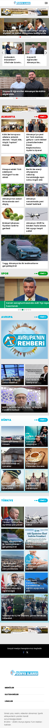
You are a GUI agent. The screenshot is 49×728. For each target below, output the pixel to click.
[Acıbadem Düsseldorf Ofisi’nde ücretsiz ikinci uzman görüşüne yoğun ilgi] (13, 48)
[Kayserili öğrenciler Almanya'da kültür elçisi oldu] (36, 48)
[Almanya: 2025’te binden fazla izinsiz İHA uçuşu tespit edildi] (36, 214)
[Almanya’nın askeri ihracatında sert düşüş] (12, 190)
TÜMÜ (42, 117)
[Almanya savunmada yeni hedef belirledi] (36, 190)
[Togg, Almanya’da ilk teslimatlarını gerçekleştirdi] (24, 248)
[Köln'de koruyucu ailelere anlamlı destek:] (12, 125)
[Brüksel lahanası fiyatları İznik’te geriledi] (12, 214)
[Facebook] (23, 652)
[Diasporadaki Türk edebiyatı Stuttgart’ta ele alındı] (12, 160)
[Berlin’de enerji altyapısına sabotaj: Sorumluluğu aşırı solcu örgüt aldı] (36, 160)
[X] (27, 652)
